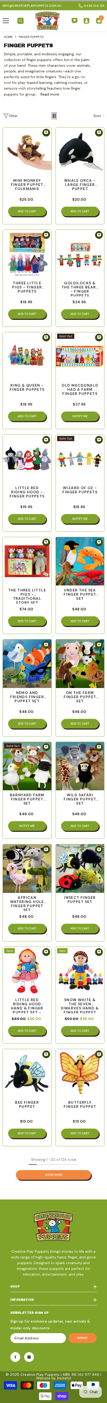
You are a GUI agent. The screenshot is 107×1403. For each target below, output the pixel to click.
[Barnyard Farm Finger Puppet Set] (27, 766)
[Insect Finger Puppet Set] (80, 868)
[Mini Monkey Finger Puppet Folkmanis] (27, 151)
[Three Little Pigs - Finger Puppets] (27, 254)
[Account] (86, 21)
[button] (54, 115)
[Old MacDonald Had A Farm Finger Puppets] (80, 356)
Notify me (80, 416)
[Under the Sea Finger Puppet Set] (80, 561)
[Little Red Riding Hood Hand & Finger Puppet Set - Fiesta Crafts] (27, 971)
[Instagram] (29, 1357)
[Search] (20, 21)
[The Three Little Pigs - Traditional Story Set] (27, 561)
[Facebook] (15, 1357)
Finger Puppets (31, 37)
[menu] (6, 21)
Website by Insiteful (53, 1378)
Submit (82, 1338)
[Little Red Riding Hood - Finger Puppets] (27, 459)
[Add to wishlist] (46, 133)
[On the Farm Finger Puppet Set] (80, 663)
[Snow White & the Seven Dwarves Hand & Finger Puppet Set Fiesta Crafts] (80, 971)
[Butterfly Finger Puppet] (80, 1073)
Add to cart (27, 211)
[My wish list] (74, 21)
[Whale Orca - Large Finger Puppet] (80, 151)
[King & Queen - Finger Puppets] (27, 356)
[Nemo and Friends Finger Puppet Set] (27, 663)
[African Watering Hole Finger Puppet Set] (27, 868)
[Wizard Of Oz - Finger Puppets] (80, 459)
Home (8, 37)
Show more (53, 1175)
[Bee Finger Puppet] (27, 1073)
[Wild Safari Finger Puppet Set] (80, 766)
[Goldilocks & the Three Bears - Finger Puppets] (80, 254)
